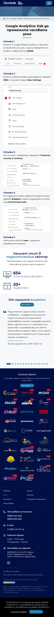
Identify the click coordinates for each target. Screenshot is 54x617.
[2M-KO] (10, 421)
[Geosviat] (27, 421)
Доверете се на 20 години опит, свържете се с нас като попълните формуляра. (21, 554)
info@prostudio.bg (15, 529)
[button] (8, 364)
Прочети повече (19, 612)
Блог (8, 18)
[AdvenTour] (10, 469)
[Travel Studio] (12, 3)
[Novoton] (27, 440)
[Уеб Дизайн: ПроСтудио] (9, 582)
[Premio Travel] (44, 412)
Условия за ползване (11, 571)
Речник (30, 495)
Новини (6, 491)
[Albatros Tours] (10, 459)
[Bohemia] (27, 412)
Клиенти (7, 499)
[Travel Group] (44, 440)
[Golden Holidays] (44, 450)
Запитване (8, 503)
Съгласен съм (36, 612)
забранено (14, 592)
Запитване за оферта (18, 548)
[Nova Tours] (44, 431)
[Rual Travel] (44, 421)
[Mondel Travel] (10, 431)
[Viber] (8, 563)
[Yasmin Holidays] (27, 469)
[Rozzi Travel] (27, 459)
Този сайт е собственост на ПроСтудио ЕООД (23, 575)
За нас (30, 491)
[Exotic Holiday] (10, 450)
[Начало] (4, 18)
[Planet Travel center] (27, 431)
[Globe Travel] (10, 440)
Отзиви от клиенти (36, 499)
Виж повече (26, 304)
